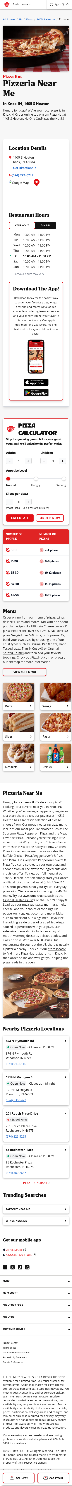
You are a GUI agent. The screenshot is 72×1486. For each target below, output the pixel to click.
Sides (9, 736)
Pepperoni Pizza (36, 833)
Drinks (47, 767)
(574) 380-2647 (16, 1173)
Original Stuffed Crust (18, 900)
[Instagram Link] (28, 1267)
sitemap (14, 662)
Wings (46, 706)
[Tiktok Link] (21, 1267)
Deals (16, 4)
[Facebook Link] (6, 1267)
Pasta (46, 736)
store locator (57, 949)
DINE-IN (45, 225)
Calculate (20, 518)
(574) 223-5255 (16, 1136)
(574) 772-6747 (22, 175)
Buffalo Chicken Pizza (17, 856)
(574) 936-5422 (16, 1100)
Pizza (8, 706)
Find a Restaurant (34, 1183)
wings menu (42, 918)
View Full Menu (24, 672)
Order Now (50, 518)
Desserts (11, 767)
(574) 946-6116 (16, 1064)
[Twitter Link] (14, 1267)
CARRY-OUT (22, 225)
